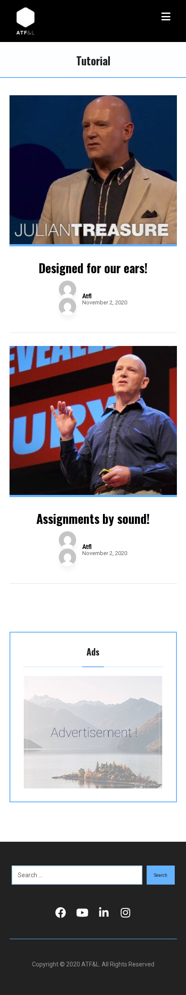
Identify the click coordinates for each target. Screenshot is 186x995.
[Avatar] (67, 298)
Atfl (87, 296)
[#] (60, 913)
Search (160, 875)
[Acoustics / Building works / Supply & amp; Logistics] (26, 21)
